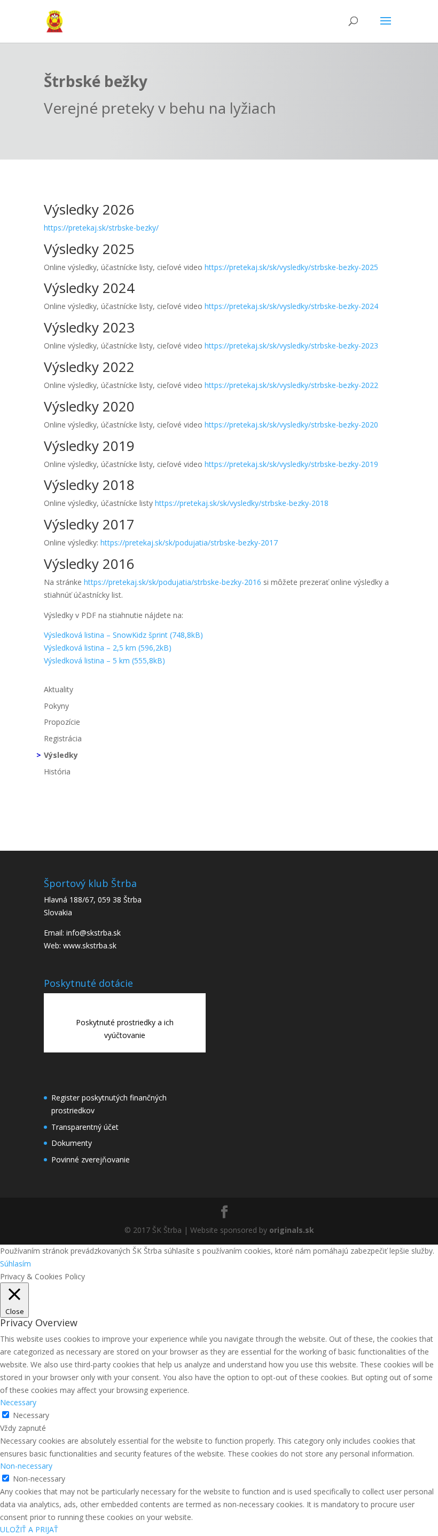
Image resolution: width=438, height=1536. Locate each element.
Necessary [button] (18, 1402)
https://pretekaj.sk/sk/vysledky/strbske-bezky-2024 (291, 306)
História (57, 771)
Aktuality (58, 689)
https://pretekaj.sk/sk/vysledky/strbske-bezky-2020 (291, 424)
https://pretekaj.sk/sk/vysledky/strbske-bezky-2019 (291, 464)
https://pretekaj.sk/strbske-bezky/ (101, 228)
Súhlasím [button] (15, 1263)
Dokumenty (71, 1143)
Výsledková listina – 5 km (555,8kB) (104, 660)
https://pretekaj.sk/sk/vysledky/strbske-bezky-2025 (291, 267)
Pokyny (56, 706)
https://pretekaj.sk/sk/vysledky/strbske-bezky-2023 (291, 346)
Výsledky (61, 755)
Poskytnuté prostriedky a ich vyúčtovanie (125, 1028)
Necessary (31, 1415)
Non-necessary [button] (26, 1466)
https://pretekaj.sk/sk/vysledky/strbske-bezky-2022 (291, 385)
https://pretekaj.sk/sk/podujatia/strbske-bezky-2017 (189, 542)
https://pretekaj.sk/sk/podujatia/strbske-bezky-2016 (172, 582)
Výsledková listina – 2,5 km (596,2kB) (107, 648)
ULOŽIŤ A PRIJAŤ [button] (29, 1529)
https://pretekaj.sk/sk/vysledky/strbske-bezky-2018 (241, 503)
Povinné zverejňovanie (90, 1159)
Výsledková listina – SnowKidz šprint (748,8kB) (123, 635)
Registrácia (63, 738)
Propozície (62, 722)
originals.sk (291, 1230)
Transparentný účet (85, 1127)
